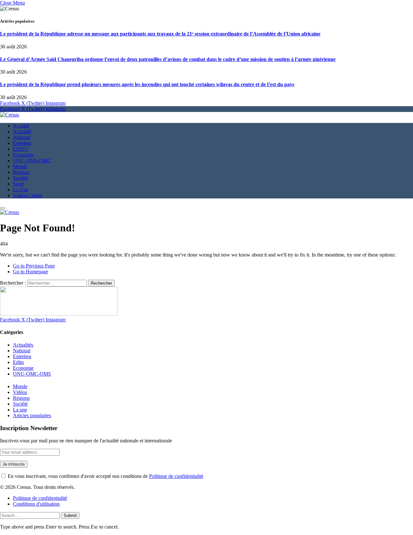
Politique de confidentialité (176, 476)
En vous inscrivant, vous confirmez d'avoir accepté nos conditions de (104, 476)
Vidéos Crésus (27, 195)
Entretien (22, 143)
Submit (70, 515)
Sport (18, 184)
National (21, 137)
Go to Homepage (30, 271)
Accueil (21, 125)
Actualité (22, 131)
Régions (21, 172)
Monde (20, 166)
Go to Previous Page (34, 265)
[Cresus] (9, 114)
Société (20, 178)
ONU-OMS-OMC (32, 160)
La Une (20, 189)
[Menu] (2, 208)
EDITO (21, 149)
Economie (23, 154)
